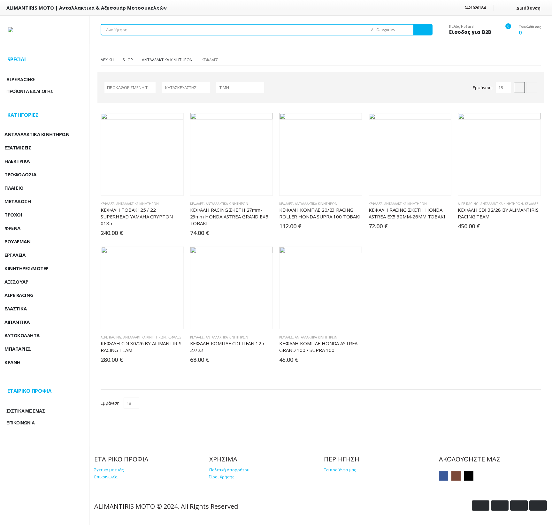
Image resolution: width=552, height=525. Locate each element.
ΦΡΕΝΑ (12, 228)
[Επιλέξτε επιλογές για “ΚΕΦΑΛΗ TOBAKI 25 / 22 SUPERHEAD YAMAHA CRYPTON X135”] (160, 185)
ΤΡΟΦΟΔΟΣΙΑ (20, 174)
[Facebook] (443, 476)
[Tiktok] (468, 476)
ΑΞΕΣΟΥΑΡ (16, 281)
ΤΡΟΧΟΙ (13, 214)
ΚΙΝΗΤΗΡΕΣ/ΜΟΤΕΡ (26, 268)
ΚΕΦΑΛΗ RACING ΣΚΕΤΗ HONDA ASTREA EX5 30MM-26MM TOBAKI (407, 213)
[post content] (142, 154)
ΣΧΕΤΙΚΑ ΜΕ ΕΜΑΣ (25, 411)
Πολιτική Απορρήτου (229, 470)
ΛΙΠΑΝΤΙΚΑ (17, 322)
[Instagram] (456, 476)
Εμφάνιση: (483, 87)
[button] (519, 87)
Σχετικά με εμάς (109, 470)
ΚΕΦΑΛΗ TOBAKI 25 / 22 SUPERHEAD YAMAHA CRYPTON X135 (136, 216)
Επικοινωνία (106, 477)
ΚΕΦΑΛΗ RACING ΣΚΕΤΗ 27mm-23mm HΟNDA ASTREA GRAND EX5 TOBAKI (229, 216)
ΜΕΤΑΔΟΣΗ (17, 201)
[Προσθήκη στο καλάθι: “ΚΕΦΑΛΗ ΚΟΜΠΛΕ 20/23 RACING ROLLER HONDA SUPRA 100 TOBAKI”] (339, 185)
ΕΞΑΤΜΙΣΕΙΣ (17, 147)
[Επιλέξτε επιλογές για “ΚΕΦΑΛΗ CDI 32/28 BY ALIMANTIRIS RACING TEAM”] (518, 185)
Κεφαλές (107, 204)
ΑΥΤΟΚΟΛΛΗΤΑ (22, 335)
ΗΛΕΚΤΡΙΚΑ (17, 161)
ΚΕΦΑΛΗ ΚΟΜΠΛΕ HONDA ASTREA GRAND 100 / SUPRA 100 (318, 346)
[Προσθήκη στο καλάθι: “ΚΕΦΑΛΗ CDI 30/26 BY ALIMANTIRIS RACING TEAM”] (160, 319)
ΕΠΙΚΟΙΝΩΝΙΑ (20, 423)
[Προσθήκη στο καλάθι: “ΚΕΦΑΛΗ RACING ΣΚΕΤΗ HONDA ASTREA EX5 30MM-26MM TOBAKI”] (428, 185)
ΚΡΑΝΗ (12, 362)
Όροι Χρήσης (221, 477)
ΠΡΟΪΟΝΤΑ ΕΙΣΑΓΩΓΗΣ (29, 91)
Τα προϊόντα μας (340, 470)
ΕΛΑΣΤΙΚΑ (15, 308)
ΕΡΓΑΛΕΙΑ (14, 255)
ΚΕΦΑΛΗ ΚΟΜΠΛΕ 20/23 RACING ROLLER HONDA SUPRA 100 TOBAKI (320, 213)
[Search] (422, 30)
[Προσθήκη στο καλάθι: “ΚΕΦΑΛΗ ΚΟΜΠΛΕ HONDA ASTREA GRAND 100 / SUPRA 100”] (339, 319)
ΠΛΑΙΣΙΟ (14, 188)
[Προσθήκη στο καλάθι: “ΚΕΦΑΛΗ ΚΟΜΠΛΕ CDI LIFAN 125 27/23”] (250, 319)
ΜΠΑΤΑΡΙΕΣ (17, 349)
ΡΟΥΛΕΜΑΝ (17, 241)
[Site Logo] (44, 29)
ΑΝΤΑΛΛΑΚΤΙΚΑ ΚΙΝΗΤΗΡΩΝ (137, 204)
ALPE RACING (468, 204)
